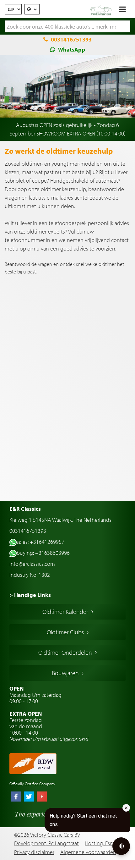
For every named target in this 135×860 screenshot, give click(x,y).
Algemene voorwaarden (88, 852)
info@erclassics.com (32, 563)
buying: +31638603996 (43, 552)
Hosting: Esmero (103, 843)
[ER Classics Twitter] (29, 797)
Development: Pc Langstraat (46, 843)
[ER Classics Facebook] (16, 797)
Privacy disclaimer (34, 852)
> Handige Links (30, 594)
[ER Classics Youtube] (42, 797)
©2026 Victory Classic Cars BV (47, 834)
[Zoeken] (125, 26)
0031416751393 (71, 39)
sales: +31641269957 (40, 541)
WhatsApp (71, 49)
